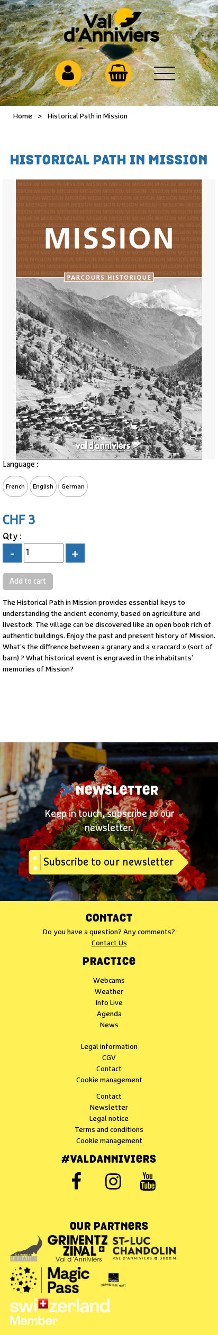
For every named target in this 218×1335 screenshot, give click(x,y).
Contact (109, 919)
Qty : (12, 536)
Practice (109, 962)
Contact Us (109, 943)
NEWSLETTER (117, 791)
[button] (118, 73)
